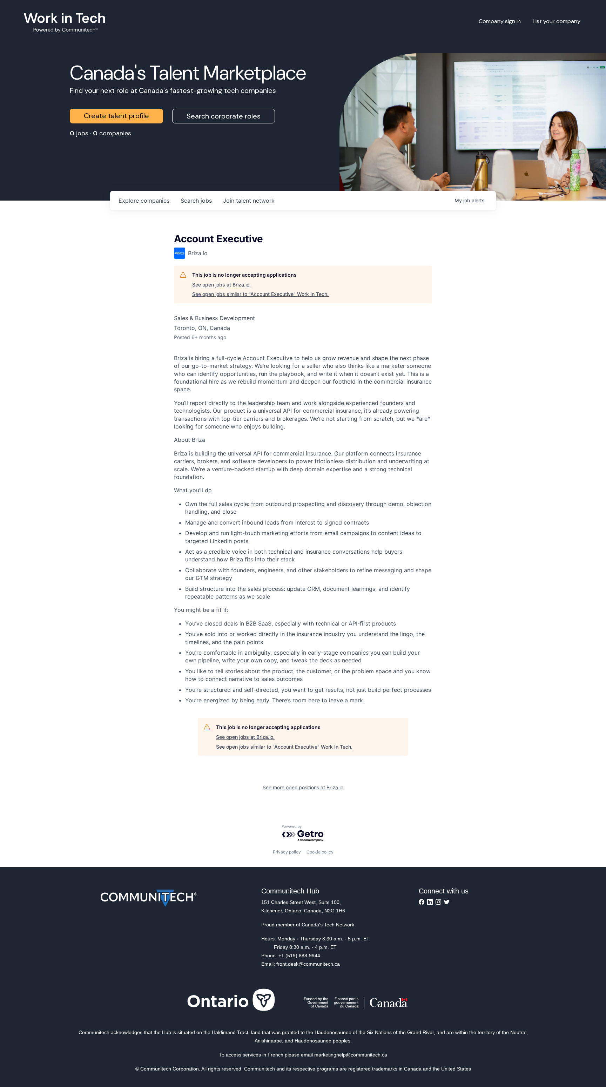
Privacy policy (287, 852)
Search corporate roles (224, 116)
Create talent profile (116, 115)
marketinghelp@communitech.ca (350, 1055)
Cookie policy (320, 852)
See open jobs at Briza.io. (221, 285)
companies (144, 200)
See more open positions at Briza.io (303, 787)
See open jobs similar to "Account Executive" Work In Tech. (260, 294)
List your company (556, 21)
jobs (196, 200)
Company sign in (500, 21)
